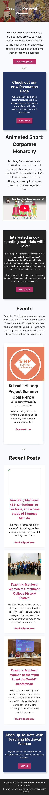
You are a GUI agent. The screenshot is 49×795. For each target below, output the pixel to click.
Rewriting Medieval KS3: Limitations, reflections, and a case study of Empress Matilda (24, 509)
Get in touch (24, 289)
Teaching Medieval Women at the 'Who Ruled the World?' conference (24, 677)
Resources (24, 120)
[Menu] (45, 11)
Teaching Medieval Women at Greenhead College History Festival (24, 591)
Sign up (24, 766)
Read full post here (24, 542)
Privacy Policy (10, 789)
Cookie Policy (25, 789)
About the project (24, 61)
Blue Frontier (24, 785)
